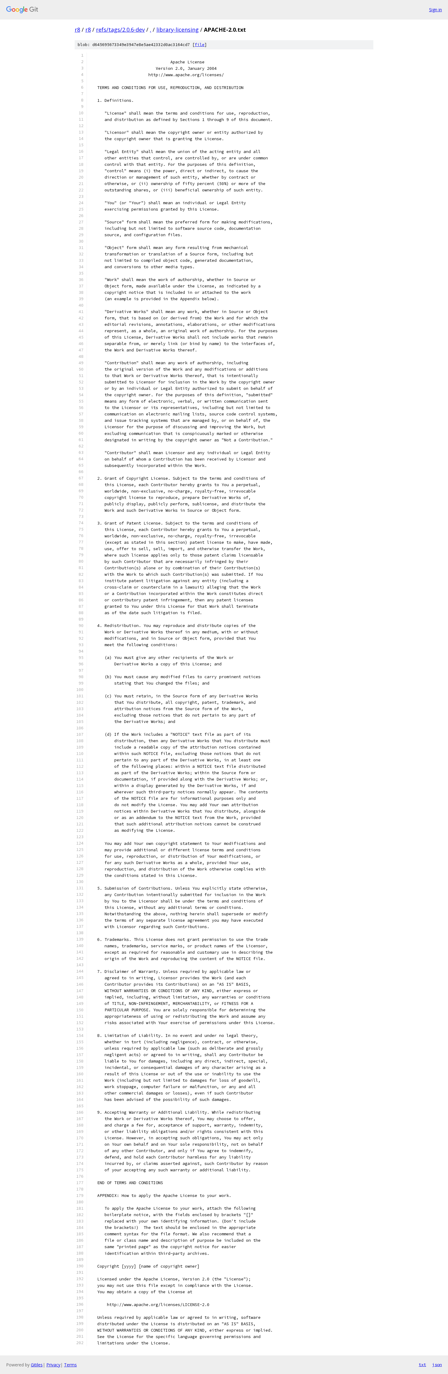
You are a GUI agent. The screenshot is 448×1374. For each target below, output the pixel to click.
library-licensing (177, 29)
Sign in (435, 9)
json (437, 1364)
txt (422, 1364)
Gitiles (37, 1365)
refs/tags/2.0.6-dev (120, 29)
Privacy (53, 1365)
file (199, 44)
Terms (70, 1365)
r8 (77, 29)
